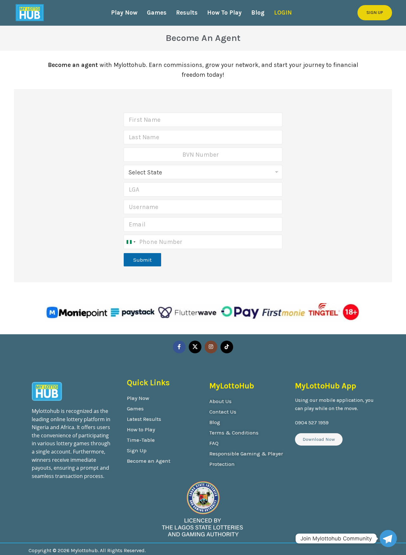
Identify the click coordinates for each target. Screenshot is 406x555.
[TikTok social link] (226, 347)
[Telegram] (388, 538)
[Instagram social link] (211, 347)
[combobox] (130, 242)
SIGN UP (374, 12)
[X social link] (195, 347)
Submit (142, 260)
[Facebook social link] (179, 347)
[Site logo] (29, 12)
